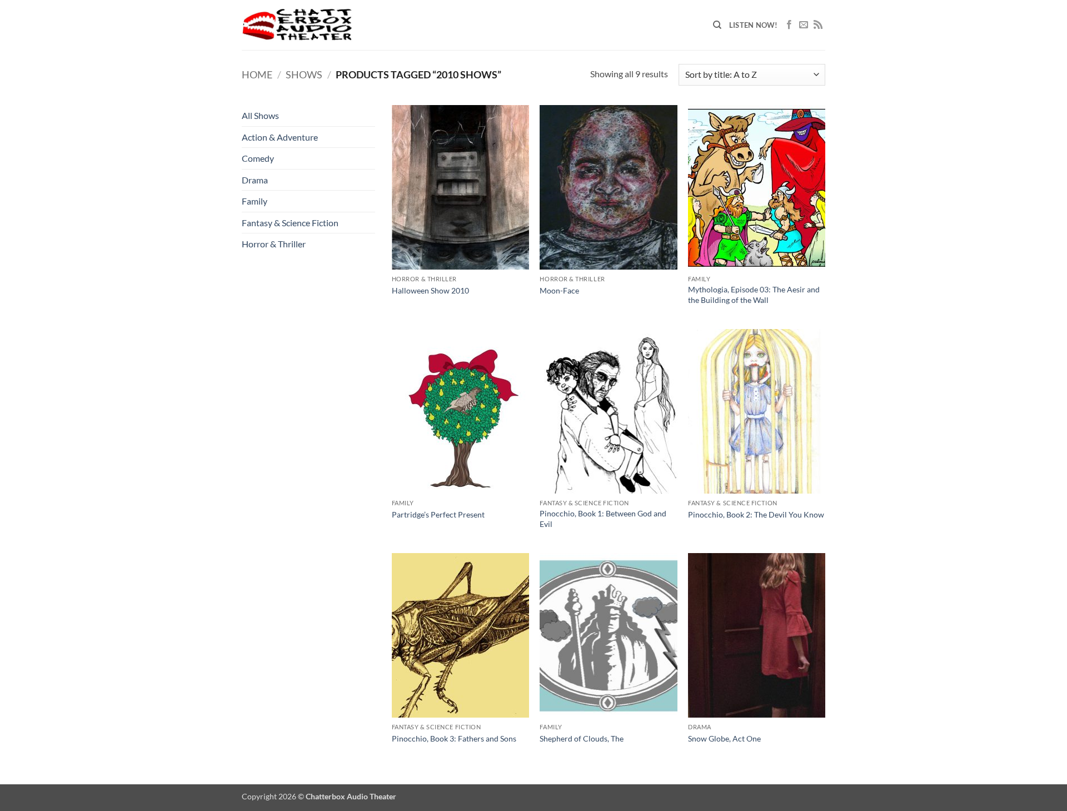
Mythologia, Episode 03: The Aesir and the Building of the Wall (754, 295)
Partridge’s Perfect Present (438, 514)
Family (254, 201)
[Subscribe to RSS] (818, 25)
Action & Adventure (280, 137)
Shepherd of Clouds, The (582, 738)
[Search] (717, 25)
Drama (255, 180)
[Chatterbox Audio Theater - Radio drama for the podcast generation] (297, 25)
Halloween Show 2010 (430, 290)
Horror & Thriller (274, 243)
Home (257, 74)
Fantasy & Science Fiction (290, 222)
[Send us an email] (803, 25)
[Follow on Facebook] (789, 25)
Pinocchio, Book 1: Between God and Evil (603, 519)
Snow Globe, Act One (724, 738)
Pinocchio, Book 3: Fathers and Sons (454, 738)
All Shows (260, 115)
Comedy (258, 158)
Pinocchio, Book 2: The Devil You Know (756, 514)
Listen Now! (753, 25)
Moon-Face (559, 290)
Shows (304, 74)
